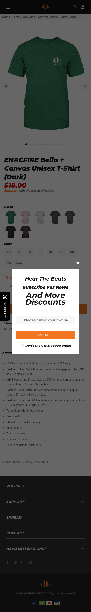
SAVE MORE (46, 335)
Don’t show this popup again (48, 346)
